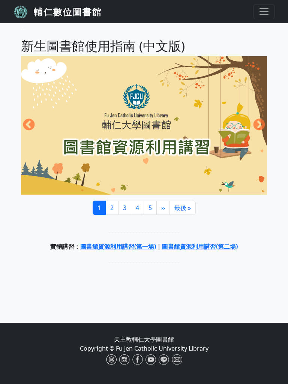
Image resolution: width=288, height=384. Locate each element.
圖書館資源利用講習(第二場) (200, 246)
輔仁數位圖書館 (68, 11)
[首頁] (24, 11)
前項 (29, 125)
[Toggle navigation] (264, 11)
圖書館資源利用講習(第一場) (118, 246)
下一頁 (259, 125)
